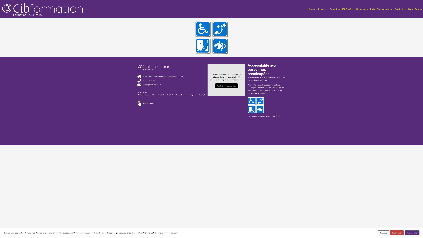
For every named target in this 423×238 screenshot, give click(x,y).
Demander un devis (365, 9)
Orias (153, 95)
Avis (404, 9)
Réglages (383, 233)
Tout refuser (397, 233)
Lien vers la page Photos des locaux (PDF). (264, 116)
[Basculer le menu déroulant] (353, 9)
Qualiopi (161, 95)
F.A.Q (397, 9)
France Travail (180, 95)
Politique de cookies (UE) (196, 95)
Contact (418, 9)
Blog (410, 9)
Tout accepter (412, 233)
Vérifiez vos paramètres (226, 86)
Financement (383, 9)
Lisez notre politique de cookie (166, 233)
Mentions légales (143, 95)
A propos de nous (317, 9)
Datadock (170, 95)
